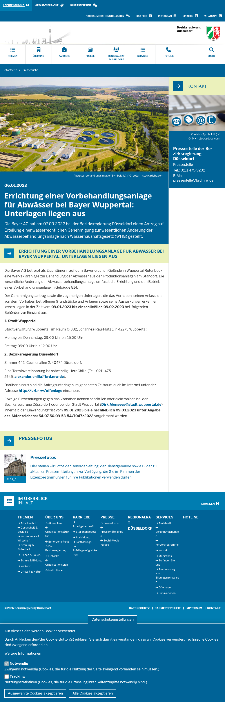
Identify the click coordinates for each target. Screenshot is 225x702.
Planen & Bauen (30, 555)
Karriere (81, 517)
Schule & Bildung (31, 560)
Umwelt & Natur (31, 571)
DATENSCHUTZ (139, 608)
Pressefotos (110, 523)
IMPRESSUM (194, 608)
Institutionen (56, 570)
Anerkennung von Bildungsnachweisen (167, 576)
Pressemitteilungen (111, 534)
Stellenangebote (86, 532)
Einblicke (53, 556)
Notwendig (19, 663)
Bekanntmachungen (167, 534)
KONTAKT (214, 608)
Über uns (54, 517)
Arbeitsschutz (29, 523)
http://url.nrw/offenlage (40, 390)
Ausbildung (82, 537)
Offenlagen (165, 587)
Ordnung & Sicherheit (26, 547)
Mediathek (165, 556)
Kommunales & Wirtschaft (29, 538)
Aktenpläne (55, 523)
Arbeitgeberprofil (83, 526)
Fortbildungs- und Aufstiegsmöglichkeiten (85, 548)
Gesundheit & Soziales (28, 530)
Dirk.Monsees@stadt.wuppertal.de (131, 404)
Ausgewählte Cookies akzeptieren (35, 693)
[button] (108, 16)
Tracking (17, 676)
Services (164, 517)
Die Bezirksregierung (55, 548)
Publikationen (167, 593)
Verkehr (26, 566)
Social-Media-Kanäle (110, 543)
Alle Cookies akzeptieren (93, 693)
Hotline (190, 517)
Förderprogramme (167, 545)
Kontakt (164, 550)
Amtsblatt (165, 523)
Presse (107, 517)
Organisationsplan (56, 564)
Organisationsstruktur (57, 534)
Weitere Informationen (22, 653)
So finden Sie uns (165, 562)
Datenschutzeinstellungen (113, 619)
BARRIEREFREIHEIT (168, 608)
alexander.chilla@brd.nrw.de (39, 376)
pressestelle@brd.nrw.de (193, 180)
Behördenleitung (58, 541)
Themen (25, 517)
